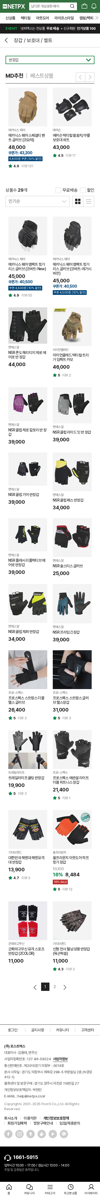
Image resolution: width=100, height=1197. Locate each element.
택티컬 (26, 18)
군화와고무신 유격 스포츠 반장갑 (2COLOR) (26, 951)
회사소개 (10, 1118)
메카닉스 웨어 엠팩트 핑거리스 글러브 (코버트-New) (27, 266)
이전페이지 (35, 987)
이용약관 (30, 1118)
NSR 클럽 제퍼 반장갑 (23, 631)
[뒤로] (7, 40)
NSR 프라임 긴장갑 (66, 632)
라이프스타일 (64, 18)
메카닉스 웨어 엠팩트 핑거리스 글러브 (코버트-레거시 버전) (72, 268)
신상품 (10, 18)
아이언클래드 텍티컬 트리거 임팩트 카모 (71, 357)
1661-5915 (25, 1157)
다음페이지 (64, 987)
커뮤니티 (62, 1030)
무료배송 (70, 190)
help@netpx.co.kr (32, 1096)
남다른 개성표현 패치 (45, 6)
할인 (90, 190)
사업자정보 (60, 1059)
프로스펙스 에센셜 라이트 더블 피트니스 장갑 (71, 780)
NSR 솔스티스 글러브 (68, 566)
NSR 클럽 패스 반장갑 (68, 500)
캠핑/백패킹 (88, 18)
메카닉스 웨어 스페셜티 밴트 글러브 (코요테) (26, 137)
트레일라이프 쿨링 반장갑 (26, 778)
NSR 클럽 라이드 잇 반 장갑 (72, 432)
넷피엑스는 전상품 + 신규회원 (51, 28)
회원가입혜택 (17, 1123)
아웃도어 (42, 18)
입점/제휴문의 (69, 1123)
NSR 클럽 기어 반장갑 (23, 494)
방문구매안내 (43, 1123)
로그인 (13, 1030)
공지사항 (37, 1030)
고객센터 (87, 1030)
